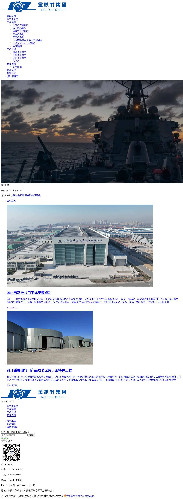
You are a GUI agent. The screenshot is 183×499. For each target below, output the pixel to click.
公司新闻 (17, 67)
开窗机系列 (18, 37)
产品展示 (11, 22)
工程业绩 (11, 49)
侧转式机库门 (19, 52)
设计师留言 (12, 76)
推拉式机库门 (19, 58)
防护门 (16, 61)
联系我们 (11, 73)
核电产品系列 (19, 28)
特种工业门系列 (21, 31)
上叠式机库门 (19, 55)
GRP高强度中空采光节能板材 (27, 40)
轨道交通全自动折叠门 (24, 43)
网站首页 (11, 16)
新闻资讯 (11, 64)
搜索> (31, 435)
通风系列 (17, 46)
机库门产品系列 (21, 25)
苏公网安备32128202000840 (80, 496)
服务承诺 (11, 70)
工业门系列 (18, 34)
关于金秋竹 (12, 19)
